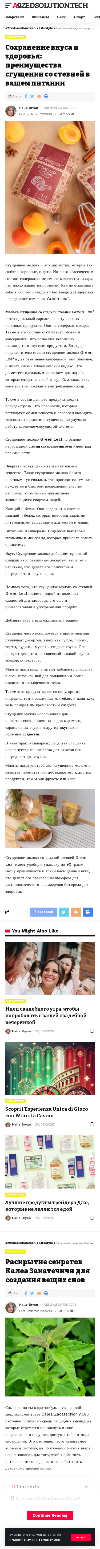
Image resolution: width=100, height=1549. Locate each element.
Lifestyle (15, 36)
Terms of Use (49, 1540)
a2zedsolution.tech (50, 5)
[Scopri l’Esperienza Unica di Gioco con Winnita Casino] (50, 1068)
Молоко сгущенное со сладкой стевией (38, 312)
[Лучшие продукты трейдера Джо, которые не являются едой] (50, 1162)
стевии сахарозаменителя (49, 446)
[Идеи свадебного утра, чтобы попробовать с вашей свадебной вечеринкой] (50, 968)
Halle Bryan (28, 108)
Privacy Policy (20, 1540)
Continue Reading (50, 1515)
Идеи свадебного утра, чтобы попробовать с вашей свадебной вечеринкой (46, 1015)
